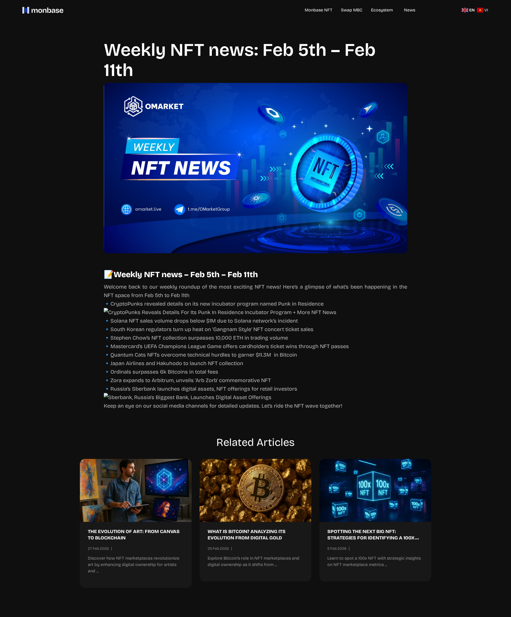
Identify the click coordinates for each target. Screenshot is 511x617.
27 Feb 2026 (98, 548)
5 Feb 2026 (337, 548)
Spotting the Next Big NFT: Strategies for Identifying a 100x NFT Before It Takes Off (371, 538)
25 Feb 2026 (218, 548)
